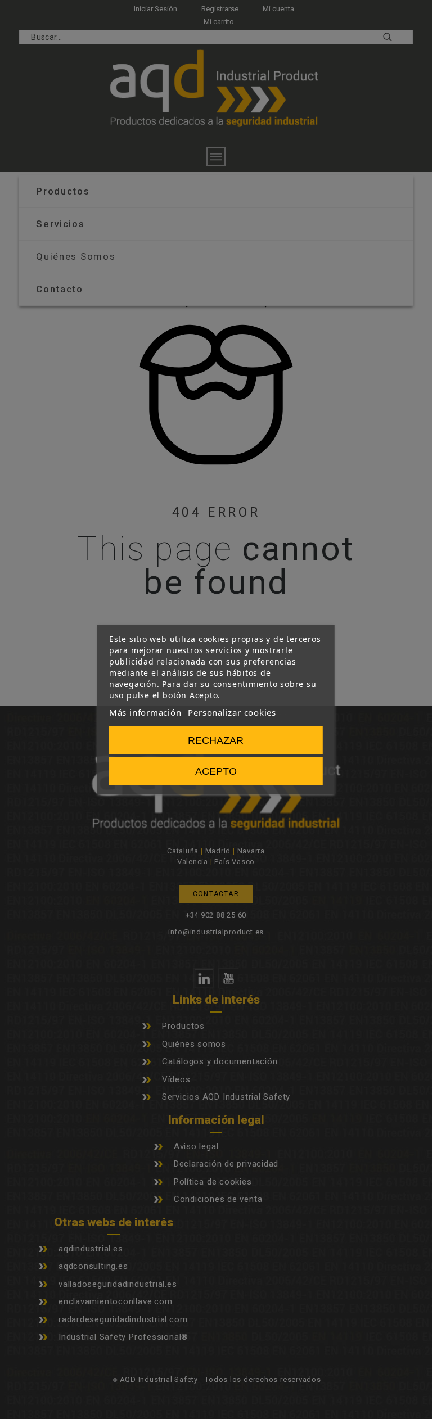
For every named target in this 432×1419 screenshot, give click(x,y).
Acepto (216, 771)
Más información (145, 712)
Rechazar (216, 740)
